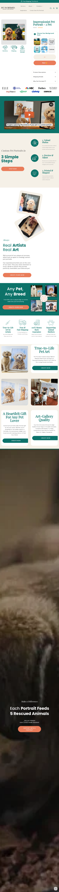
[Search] (50, 8)
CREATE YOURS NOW (17, 275)
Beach (44, 41)
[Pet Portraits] (8, 8)
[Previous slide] (3, 33)
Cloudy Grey (51, 41)
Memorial (44, 49)
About (30, 6)
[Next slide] (24, 33)
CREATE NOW (16, 440)
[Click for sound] (51, 104)
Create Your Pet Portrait (37, 10)
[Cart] (56, 8)
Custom (51, 49)
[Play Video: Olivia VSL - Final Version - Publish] (29, 115)
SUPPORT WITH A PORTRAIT (30, 729)
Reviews (23, 6)
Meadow (37, 41)
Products (39, 6)
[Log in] (53, 8)
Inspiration (23, 10)
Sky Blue (37, 49)
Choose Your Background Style (45, 34)
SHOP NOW (13, 169)
